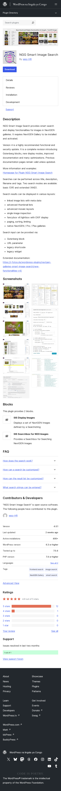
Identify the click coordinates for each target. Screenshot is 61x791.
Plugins (35, 686)
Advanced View (11, 583)
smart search (51, 575)
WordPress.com (12, 724)
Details (9, 80)
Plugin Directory (10, 13)
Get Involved (39, 700)
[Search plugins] (33, 22)
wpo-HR (27, 59)
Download (10, 69)
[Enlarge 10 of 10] (54, 377)
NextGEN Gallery (37, 575)
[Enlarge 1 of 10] (25, 287)
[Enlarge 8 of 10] (54, 311)
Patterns (36, 691)
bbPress (8, 734)
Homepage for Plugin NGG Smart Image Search (27, 172)
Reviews (10, 87)
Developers (9, 710)
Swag (36, 715)
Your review (9, 631)
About (6, 676)
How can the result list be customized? (23, 478)
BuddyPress (10, 739)
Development (13, 102)
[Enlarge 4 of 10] (25, 342)
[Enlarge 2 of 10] (25, 305)
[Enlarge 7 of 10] (54, 287)
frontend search (36, 569)
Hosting (7, 686)
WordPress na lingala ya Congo (26, 752)
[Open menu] (56, 4)
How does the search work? (18, 461)
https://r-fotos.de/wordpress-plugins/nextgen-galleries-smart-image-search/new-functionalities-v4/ (27, 266)
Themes (36, 681)
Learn (6, 700)
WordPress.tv (11, 715)
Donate (37, 710)
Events (35, 705)
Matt (7, 729)
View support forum (13, 659)
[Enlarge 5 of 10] (25, 361)
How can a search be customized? (21, 469)
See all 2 (54, 563)
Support (10, 109)
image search (51, 569)
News (6, 681)
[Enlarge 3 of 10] (25, 324)
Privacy (7, 691)
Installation (11, 94)
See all (54, 631)
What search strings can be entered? (22, 487)
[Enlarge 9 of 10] (54, 361)
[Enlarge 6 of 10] (25, 379)
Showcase (37, 676)
